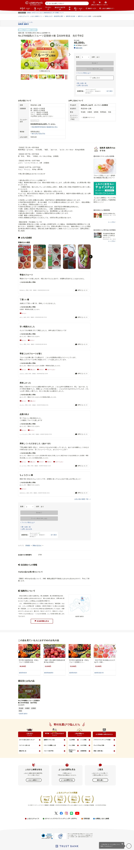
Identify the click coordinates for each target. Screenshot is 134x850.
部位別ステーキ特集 (72, 750)
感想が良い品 (22, 751)
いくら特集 (83, 739)
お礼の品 (25, 8)
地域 (38, 8)
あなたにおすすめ (60, 8)
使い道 (78, 8)
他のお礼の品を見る (38, 133)
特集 (69, 8)
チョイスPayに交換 (99, 745)
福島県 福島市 (23, 713)
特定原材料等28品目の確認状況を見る (45, 127)
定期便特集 (83, 751)
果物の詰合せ (37, 545)
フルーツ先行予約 (48, 751)
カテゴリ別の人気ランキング (26, 739)
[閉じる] (122, 844)
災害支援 (87, 818)
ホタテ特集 (83, 745)
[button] (91, 256)
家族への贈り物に (98, 751)
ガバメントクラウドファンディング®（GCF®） (61, 818)
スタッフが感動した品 (50, 745)
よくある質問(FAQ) (67, 780)
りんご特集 (72, 745)
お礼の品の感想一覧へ (82, 499)
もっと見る (111, 222)
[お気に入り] (128, 846)
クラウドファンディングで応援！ (102, 739)
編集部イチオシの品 (49, 739)
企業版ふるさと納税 (102, 818)
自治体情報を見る (43, 621)
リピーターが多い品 (24, 745)
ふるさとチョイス (33, 818)
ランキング (48, 8)
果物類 (27, 545)
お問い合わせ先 (82, 85)
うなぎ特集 (72, 739)
